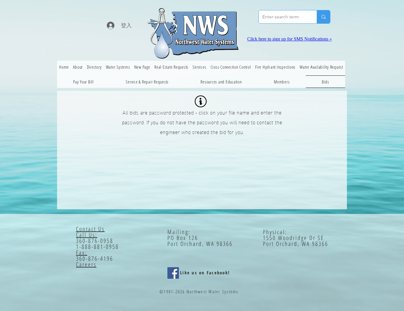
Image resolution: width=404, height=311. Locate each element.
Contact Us (90, 229)
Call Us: (86, 235)
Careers (86, 264)
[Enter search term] (323, 16)
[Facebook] (173, 273)
